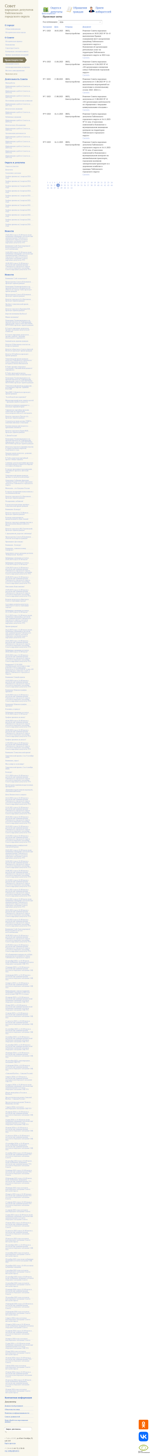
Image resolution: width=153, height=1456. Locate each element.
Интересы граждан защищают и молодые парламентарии (17, 405)
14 (78, 182)
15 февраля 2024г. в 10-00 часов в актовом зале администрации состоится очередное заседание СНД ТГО (19, 1065)
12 (71, 182)
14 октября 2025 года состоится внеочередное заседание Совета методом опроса (17, 1253)
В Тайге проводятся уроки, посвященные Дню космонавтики (18, 373)
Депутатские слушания (13, 109)
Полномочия (10, 45)
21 (102, 182)
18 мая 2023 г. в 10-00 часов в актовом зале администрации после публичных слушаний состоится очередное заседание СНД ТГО (19, 1005)
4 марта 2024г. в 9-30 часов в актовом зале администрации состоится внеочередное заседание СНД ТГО (18, 1077)
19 (95, 182)
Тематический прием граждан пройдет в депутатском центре (17, 475)
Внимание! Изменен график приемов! (16, 690)
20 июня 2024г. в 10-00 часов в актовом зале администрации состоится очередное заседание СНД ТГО (19, 1128)
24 (112, 182)
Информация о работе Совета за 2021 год (17, 137)
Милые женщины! (12, 317)
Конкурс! (8, 772)
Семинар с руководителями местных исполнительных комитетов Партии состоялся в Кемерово (19, 463)
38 (92, 185)
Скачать (86, 57)
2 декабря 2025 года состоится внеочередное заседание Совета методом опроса (17, 1270)
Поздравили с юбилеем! (14, 501)
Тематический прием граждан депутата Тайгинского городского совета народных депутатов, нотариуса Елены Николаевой (18, 359)
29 (61, 185)
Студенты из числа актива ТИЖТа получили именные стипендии (18, 421)
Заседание (47, 27)
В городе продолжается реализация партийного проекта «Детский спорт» (18, 469)
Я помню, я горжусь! (12, 709)
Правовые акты (11, 74)
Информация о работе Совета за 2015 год (17, 96)
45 (48, 188)
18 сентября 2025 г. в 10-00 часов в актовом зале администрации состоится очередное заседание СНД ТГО (19, 1245)
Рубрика (69, 27)
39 (95, 185)
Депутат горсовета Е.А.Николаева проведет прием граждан (18, 299)
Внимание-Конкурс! (13, 509)
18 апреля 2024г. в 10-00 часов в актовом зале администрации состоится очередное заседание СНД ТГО (19, 1112)
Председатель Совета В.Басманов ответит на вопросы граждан (18, 537)
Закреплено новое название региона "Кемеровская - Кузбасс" (19, 553)
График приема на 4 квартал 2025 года (17, 210)
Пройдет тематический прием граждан (16, 304)
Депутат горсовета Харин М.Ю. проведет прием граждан (17, 431)
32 (71, 185)
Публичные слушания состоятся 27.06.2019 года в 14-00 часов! (17, 563)
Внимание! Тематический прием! (17, 752)
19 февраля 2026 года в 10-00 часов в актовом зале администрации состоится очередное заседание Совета (19, 1304)
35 (81, 185)
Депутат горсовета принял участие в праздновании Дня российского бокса (19, 522)
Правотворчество (48, 13)
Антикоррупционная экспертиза (17, 67)
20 (98, 182)
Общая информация (12, 29)
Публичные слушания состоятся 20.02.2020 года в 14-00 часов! (17, 650)
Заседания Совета (12, 64)
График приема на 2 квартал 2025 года (17, 200)
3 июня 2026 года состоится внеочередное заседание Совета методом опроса (17, 1366)
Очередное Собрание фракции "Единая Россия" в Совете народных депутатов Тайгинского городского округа (19, 480)
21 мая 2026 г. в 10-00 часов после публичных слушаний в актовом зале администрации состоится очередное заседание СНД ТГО (19, 1343)
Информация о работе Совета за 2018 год (17, 112)
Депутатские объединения (15, 125)
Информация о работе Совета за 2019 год (17, 120)
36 (85, 185)
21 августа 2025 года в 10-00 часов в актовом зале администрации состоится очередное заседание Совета (19, 1231)
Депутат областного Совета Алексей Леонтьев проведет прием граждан (19, 349)
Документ (87, 27)
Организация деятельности (15, 133)
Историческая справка (13, 41)
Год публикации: (53, 22)
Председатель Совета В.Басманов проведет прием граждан (18, 282)
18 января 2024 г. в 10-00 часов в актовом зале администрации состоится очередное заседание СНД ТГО (19, 1053)
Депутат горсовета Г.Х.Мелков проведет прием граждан (16, 513)
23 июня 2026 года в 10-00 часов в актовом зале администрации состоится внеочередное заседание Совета (18, 1372)
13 (75, 182)
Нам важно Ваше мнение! (15, 586)
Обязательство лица (12, 1409)
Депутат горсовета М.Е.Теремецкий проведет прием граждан (18, 529)
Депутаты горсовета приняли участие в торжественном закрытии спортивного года (19, 447)
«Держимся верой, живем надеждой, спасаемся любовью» (19, 790)
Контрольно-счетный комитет (16, 51)
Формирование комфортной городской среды (16, 845)
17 (88, 182)
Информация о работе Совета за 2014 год (17, 91)
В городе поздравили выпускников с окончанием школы (19, 491)
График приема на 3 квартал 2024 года (17, 186)
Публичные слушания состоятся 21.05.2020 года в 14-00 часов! (17, 712)
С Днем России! (11, 435)
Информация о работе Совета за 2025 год (17, 156)
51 (68, 188)
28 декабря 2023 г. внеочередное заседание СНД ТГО (17, 1061)
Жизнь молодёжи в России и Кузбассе (16, 1093)
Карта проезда (10, 1443)
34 (78, 185)
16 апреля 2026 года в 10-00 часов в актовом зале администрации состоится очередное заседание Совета (18, 1331)
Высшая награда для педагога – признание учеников (17, 426)
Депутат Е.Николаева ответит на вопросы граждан (17, 344)
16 (85, 182)
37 (88, 185)
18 (92, 182)
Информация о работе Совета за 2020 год (17, 128)
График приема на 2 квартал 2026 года (17, 224)
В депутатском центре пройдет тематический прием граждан (17, 504)
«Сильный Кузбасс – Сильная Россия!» (19, 1073)
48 (58, 188)
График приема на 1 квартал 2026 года (17, 215)
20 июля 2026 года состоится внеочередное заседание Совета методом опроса (17, 1389)
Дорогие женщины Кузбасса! (16, 314)
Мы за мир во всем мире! (14, 764)
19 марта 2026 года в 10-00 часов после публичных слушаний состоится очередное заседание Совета (19, 1324)
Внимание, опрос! (12, 760)
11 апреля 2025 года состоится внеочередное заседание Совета (17, 1210)
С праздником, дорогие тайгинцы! (18, 533)
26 (51, 185)
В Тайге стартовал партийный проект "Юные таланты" (16, 458)
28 (58, 185)
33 (75, 185)
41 (102, 185)
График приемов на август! (15, 739)
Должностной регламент (14, 1406)
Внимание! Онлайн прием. (15, 677)
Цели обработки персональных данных (16, 1421)
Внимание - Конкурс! (13, 545)
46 (51, 188)
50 (65, 188)
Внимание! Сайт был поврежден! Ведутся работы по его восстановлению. (17, 246)
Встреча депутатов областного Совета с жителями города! (17, 599)
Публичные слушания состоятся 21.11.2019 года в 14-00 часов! (17, 610)
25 (48, 185)
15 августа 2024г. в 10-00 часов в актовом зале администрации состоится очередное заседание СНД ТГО (19, 1135)
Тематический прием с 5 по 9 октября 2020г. (19, 756)
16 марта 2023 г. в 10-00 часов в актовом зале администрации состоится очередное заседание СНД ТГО (19, 983)
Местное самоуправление (15, 70)
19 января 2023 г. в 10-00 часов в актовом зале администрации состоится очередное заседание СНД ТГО (19, 967)
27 (55, 185)
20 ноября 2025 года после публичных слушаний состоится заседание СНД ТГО (19, 1259)
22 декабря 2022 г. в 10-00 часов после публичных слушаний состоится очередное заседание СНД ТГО (19, 961)
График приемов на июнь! (15, 717)
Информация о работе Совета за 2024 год (17, 151)
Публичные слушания (13, 117)
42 (105, 185)
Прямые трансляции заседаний (16, 55)
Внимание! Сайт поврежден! (16, 278)
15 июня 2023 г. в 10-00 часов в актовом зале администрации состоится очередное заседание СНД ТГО (19, 1013)
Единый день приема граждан (16, 341)
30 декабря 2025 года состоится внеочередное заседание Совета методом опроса (17, 1297)
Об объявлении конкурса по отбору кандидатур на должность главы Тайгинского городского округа (18, 954)
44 (112, 185)
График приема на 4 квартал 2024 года (17, 191)
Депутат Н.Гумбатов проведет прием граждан (16, 354)
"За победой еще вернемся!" (16, 397)
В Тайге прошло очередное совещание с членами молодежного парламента (18, 367)
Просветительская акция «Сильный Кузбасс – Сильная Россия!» (18, 1097)
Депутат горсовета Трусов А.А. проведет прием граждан (17, 416)
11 (68, 182)
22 (105, 182)
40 (98, 185)
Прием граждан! (11, 626)
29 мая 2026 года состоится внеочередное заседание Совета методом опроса (17, 1351)
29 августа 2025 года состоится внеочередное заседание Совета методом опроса (17, 1238)
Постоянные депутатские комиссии (18, 101)
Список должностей (12, 1417)
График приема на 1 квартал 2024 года (17, 176)
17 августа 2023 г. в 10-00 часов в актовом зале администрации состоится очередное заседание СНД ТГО (19, 1021)
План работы (10, 83)
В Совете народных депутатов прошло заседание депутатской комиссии (17, 328)
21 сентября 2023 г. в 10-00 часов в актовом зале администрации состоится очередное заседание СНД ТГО (19, 1029)
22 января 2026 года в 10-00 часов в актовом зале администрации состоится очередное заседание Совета (18, 1289)
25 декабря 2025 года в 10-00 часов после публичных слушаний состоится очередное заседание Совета (19, 1277)
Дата (56, 27)
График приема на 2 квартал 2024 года (17, 181)
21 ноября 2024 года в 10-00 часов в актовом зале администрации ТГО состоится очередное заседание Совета (18, 1153)
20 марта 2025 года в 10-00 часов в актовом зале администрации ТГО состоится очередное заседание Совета (18, 1194)
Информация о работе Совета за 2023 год (17, 146)
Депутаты (9, 170)
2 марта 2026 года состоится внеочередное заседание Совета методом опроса (17, 1318)
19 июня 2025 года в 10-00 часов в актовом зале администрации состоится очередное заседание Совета (18, 1223)
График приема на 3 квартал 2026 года (17, 220)
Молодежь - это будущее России (17, 488)
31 (68, 185)
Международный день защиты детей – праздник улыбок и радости (19, 400)
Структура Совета (12, 48)
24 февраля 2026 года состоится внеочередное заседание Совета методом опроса (17, 1312)
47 (55, 188)
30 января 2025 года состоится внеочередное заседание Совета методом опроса (17, 1188)
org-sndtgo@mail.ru (12, 1451)
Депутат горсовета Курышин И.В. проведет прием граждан (17, 309)
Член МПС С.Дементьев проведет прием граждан (17, 392)
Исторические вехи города (15, 32)
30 (65, 185)
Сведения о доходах (13, 173)
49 (61, 188)
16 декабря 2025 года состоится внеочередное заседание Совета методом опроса (17, 1283)
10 (65, 182)
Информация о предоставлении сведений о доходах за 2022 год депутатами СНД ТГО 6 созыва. (17, 991)
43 (108, 185)
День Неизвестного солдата (15, 794)
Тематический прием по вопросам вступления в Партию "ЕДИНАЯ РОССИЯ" (18, 386)
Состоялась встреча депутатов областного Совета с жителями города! (17, 604)
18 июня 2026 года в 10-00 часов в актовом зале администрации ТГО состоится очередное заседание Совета (18, 1358)
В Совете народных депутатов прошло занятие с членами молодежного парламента (17, 335)
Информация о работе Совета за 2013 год (17, 86)
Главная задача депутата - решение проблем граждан (18, 453)
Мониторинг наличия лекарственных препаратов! (19, 785)
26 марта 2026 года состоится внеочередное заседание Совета (17, 1339)
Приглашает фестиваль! (14, 542)
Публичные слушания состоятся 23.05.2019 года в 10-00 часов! (17, 558)
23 (108, 182)
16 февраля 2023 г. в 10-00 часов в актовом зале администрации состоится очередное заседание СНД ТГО (19, 975)
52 (71, 188)
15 (81, 182)
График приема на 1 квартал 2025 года (17, 195)
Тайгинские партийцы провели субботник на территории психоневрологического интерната (18, 410)
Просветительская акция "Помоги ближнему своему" (17, 1102)
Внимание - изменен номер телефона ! (15, 548)
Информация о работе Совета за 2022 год (17, 141)
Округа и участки (11, 166)
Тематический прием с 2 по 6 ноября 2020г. (19, 767)
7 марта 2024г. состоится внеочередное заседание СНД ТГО (18, 1107)
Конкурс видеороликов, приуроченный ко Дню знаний (16, 517)
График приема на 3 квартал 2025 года (17, 205)
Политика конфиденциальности (17, 1413)
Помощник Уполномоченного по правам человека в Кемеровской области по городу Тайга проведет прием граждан (18, 286)
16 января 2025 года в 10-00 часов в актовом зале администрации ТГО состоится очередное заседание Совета (18, 1170)
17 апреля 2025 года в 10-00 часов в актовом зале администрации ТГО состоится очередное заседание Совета (18, 1202)
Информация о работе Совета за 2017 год (17, 104)
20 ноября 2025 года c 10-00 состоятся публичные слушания (19, 1265)
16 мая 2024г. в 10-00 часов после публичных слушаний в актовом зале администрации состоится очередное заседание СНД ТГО (19, 1120)
